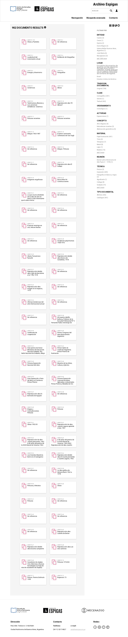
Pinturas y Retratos (34, 485)
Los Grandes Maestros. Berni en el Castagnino (35, 456)
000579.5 (30, 70)
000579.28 (60, 239)
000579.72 (60, 575)
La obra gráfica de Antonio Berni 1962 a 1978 (64, 472)
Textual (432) (101, 101)
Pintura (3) (100, 169)
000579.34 (60, 285)
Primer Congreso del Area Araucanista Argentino (64, 334)
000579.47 (30, 392)
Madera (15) (101, 150)
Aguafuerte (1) (102, 179)
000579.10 (60, 101)
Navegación (77, 18)
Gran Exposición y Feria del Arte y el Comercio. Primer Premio (35, 380)
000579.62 (60, 499)
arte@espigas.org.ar (78, 629)
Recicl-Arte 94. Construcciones (62, 180)
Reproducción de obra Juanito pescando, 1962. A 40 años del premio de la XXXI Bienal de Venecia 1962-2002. (32, 443)
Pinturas (60, 409)
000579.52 (60, 422)
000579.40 (60, 330)
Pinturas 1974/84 (63, 562)
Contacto (113, 18)
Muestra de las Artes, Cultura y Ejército (64, 364)
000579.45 (30, 376)
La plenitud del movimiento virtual (33, 58)
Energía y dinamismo (34, 72)
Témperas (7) (101, 142)
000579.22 (60, 193)
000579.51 (30, 422)
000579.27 (30, 239)
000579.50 (60, 407)
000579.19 (30, 177)
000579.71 (30, 575)
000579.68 (60, 545)
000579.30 (60, 254)
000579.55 (30, 453)
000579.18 (60, 162)
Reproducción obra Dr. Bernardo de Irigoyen (34, 394)
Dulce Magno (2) (102, 46)
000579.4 (60, 55)
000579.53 (30, 438)
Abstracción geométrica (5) (106, 129)
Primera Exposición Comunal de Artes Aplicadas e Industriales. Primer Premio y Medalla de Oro (62, 381)
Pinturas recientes (33, 118)
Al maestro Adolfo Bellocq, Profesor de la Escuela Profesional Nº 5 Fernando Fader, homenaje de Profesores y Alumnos (63, 320)
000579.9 (30, 101)
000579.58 (60, 468)
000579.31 (30, 269)
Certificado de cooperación (32, 333)
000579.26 (60, 223)
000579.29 (30, 254)
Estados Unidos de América (106, 79)
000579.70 (60, 560)
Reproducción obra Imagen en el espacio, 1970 (35, 288)
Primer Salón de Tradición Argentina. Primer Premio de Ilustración (61, 350)
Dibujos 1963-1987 (33, 134)
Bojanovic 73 (61, 577)
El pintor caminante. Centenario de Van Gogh (65, 134)
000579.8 (60, 86)
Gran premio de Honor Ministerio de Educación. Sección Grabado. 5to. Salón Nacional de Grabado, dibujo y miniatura (33, 351)
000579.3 (30, 55)
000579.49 (30, 407)
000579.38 (60, 315)
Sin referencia (62, 42)
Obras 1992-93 (32, 424)
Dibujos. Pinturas (63, 149)
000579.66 (60, 529)
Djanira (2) (100, 43)
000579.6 (60, 70)
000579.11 (30, 116)
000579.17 (30, 162)
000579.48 (60, 392)
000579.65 (30, 529)
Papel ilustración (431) (104, 136)
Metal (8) (100, 144)
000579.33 (30, 285)
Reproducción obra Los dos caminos (65, 547)
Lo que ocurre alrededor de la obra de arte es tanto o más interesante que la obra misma (32, 197)
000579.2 (60, 40)
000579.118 (30, 40)
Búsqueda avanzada (95, 18)
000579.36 (60, 300)
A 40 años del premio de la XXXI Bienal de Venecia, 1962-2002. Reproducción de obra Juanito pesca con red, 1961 (62, 443)
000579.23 (30, 208)
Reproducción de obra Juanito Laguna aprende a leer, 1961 (65, 426)
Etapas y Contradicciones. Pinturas (33, 411)
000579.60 (60, 483)
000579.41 (30, 346)
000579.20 (60, 177)
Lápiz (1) (100, 147)
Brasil (99, 76)
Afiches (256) (101, 195)
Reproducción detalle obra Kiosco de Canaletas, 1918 (64, 258)
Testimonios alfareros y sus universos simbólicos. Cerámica (35, 105)
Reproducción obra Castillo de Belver (63, 532)
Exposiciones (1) (102, 116)
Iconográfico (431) (103, 96)
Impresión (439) (102, 172)
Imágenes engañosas (35, 179)
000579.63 (30, 514)
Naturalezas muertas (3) (105, 126)
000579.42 (60, 346)
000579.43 (30, 361)
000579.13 (30, 132)
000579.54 (60, 438)
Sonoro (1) (100, 99)
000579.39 (30, 330)
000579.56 (60, 453)
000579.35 (30, 300)
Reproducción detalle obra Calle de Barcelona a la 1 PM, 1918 (35, 273)
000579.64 (60, 514)
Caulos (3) (100, 38)
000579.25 (30, 223)
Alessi (59, 88)
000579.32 (60, 269)
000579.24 (60, 208)
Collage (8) (100, 182)
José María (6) (102, 53)
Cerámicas (31, 88)
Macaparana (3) (102, 56)
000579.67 (30, 545)
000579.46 (60, 376)
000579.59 (30, 483)
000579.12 (60, 116)
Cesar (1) (100, 40)
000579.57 (30, 468)
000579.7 (30, 86)
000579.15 (30, 147)
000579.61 (30, 499)
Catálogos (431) (102, 198)
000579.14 (60, 132)
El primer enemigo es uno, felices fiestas (34, 226)
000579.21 (30, 193)
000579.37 (30, 315)
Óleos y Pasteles (33, 42)
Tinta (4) (100, 139)
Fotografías (61, 72)
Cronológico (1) (102, 109)
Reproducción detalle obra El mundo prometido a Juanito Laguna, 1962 (66, 457)
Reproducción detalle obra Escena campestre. (35, 547)
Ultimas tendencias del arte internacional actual (35, 303)
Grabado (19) (101, 185)
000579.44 (60, 361)
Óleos (59, 485)
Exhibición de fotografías (65, 57)
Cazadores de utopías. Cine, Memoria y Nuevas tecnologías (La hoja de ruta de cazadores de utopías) (32, 564)
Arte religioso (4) (102, 124)
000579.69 (30, 560)
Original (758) (101, 88)
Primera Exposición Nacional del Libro (34, 364)
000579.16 (60, 147)
